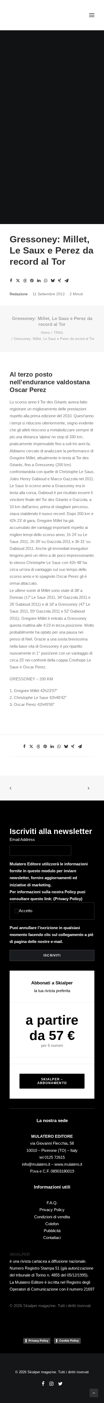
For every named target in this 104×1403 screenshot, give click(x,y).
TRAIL (58, 333)
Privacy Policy (68, 898)
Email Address (22, 839)
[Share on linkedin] (38, 280)
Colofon (52, 1223)
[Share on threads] (25, 280)
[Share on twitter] (18, 280)
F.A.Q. (52, 1202)
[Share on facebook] (11, 280)
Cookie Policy (69, 1340)
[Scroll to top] (94, 1392)
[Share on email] (66, 280)
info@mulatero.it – (38, 1164)
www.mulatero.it (68, 1164)
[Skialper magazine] (33, 15)
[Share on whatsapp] (45, 280)
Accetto (25, 910)
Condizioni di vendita (52, 1217)
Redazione (19, 294)
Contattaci (52, 1237)
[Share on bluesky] (52, 280)
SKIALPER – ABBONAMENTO (52, 1081)
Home (45, 333)
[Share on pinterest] (32, 280)
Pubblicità (52, 1230)
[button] (91, 15)
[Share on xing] (59, 280)
